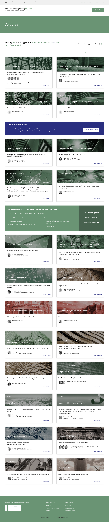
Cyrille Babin (71, 80)
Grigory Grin (20, 254)
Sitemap (43, 517)
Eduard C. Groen (16, 82)
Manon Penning (72, 289)
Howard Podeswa (21, 195)
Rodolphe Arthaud (72, 320)
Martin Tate (20, 320)
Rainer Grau (71, 191)
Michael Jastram (21, 415)
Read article (46, 85)
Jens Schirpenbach (21, 448)
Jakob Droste (31, 82)
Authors (96, 2)
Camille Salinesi (72, 158)
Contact (48, 510)
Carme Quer (88, 446)
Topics (98, 10)
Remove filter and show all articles (94, 52)
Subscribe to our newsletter (90, 222)
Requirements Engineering (18, 9)
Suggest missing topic (91, 129)
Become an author (70, 510)
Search (102, 2)
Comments (89, 2)
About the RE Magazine (52, 508)
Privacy (54, 517)
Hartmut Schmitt (39, 82)
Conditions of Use (62, 517)
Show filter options (82, 43)
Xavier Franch (95, 446)
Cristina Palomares (80, 446)
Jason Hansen (71, 258)
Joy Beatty (73, 381)
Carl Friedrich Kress (21, 383)
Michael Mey (20, 111)
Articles (83, 2)
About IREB (49, 505)
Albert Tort (19, 291)
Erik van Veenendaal (22, 477)
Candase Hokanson (81, 381)
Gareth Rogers (20, 160)
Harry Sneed (71, 416)
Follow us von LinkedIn (90, 217)
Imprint (48, 517)
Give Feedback (69, 505)
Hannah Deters (24, 82)
